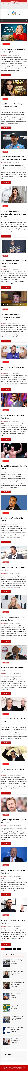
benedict (3, 55)
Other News (6, 362)
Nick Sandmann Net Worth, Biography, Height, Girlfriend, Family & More (11, 317)
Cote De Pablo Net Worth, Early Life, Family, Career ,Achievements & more (13, 214)
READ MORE (6, 127)
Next (18, 949)
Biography (5, 98)
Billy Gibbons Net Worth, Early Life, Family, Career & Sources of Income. (14, 263)
